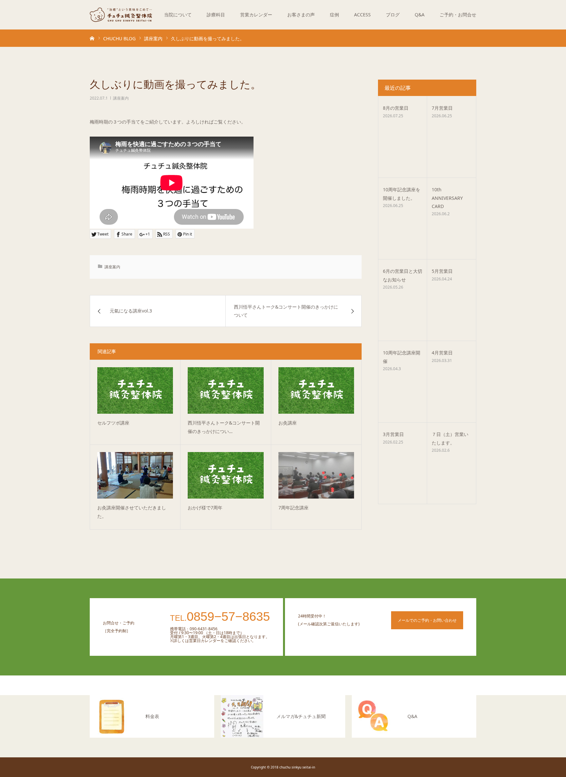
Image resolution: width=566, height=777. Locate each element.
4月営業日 (442, 353)
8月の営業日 (395, 108)
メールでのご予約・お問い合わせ (427, 620)
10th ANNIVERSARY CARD (447, 197)
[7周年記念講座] (316, 475)
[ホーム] (92, 38)
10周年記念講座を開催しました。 (401, 193)
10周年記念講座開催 (401, 357)
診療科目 (216, 14)
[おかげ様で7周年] (225, 475)
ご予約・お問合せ (458, 14)
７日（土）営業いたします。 (450, 438)
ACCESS (362, 14)
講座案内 (121, 98)
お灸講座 (289, 423)
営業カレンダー (256, 14)
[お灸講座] (316, 390)
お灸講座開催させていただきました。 (131, 512)
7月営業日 (442, 108)
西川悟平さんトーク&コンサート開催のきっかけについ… (224, 427)
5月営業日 (442, 271)
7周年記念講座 (293, 507)
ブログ (393, 14)
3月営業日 (393, 434)
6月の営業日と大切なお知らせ (402, 275)
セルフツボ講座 (113, 423)
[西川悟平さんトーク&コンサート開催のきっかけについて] (225, 390)
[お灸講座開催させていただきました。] (135, 475)
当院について (178, 14)
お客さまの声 (301, 14)
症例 (334, 14)
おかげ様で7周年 (205, 507)
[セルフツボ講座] (135, 390)
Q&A (419, 14)
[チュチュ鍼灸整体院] (121, 15)
